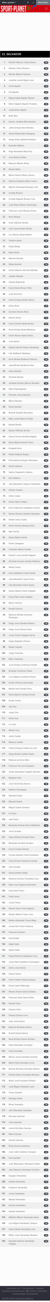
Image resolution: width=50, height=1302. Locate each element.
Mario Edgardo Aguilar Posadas (23, 104)
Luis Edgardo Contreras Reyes (22, 677)
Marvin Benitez (15, 401)
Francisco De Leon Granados (21, 766)
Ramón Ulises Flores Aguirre (21, 908)
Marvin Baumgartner (17, 389)
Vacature (40, 1288)
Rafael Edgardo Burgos (19, 454)
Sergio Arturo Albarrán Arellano (22, 139)
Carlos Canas (14, 496)
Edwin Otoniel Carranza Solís (21, 525)
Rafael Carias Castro (18, 519)
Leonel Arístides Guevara (20, 1128)
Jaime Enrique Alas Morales (21, 128)
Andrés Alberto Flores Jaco (21, 914)
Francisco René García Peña (21, 997)
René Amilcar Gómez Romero (22, 1039)
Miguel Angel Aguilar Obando (21, 98)
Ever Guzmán (14, 1158)
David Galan (14, 938)
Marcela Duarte (15, 801)
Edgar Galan (14, 944)
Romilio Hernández (17, 1205)
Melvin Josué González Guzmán (23, 1057)
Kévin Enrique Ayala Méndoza (22, 329)
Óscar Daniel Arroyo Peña (20, 288)
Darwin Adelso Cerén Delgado (22, 591)
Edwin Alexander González (20, 1045)
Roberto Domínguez (18, 789)
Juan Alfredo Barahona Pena (21, 365)
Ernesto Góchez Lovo (18, 1015)
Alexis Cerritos (15, 603)
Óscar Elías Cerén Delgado (21, 597)
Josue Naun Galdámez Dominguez (24, 962)
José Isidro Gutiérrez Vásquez (22, 1152)
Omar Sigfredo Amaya (18, 223)
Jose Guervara (15, 1122)
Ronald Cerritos (15, 609)
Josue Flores (15, 902)
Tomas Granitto (15, 1092)
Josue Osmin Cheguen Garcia (22, 635)
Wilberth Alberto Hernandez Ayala (24, 1217)
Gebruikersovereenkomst (13, 1291)
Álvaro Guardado (16, 1104)
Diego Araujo (14, 246)
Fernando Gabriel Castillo (20, 549)
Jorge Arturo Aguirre (18, 110)
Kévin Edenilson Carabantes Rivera (24, 508)
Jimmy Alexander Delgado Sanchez (24, 772)
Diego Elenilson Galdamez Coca (23, 956)
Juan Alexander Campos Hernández (25, 484)
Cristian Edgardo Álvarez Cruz (22, 199)
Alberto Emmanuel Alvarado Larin (23, 187)
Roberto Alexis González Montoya (24, 1075)
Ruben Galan (14, 950)
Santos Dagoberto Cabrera (20, 472)
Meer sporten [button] (8, 2)
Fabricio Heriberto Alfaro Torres (23, 181)
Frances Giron (15, 1009)
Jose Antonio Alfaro (17, 157)
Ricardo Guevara (16, 1140)
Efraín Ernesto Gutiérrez (19, 1146)
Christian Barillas (16, 377)
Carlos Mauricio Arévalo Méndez (23, 270)
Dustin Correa (15, 700)
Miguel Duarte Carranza (19, 807)
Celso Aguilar (15, 86)
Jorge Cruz (13, 712)
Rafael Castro (15, 567)
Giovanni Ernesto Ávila (18, 312)
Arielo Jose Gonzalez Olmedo (22, 1080)
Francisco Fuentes (17, 932)
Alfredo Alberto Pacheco (20, 74)
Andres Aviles (15, 318)
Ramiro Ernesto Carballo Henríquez (24, 514)
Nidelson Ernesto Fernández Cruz (24, 879)
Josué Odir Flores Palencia (21, 926)
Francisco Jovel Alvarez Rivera (22, 211)
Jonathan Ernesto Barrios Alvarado (24, 383)
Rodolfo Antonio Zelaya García (22, 62)
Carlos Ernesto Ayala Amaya (21, 323)
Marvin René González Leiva (21, 1063)
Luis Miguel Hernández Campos (23, 1223)
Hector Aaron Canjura (18, 502)
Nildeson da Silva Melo (19, 760)
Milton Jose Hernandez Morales (23, 1235)
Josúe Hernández (16, 1193)
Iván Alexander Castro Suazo (21, 585)
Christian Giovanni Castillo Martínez (24, 561)
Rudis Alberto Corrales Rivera (22, 694)
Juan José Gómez (17, 1021)
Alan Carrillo (14, 531)
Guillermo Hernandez (18, 1187)
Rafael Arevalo (15, 264)
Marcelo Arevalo (16, 258)
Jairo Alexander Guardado (20, 1110)
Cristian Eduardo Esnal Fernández (24, 855)
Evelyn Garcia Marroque (19, 985)
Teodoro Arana (15, 240)
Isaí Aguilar (14, 92)
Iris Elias (12, 813)
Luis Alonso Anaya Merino (20, 234)
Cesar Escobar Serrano (19, 849)
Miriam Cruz (14, 730)
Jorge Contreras (16, 653)
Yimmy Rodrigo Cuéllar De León (23, 748)
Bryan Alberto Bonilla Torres (21, 442)
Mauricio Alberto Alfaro (19, 163)
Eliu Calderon (14, 478)
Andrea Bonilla (15, 424)
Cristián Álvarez (16, 193)
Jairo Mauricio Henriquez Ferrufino (24, 1170)
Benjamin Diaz (15, 778)
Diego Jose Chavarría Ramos (22, 623)
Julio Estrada (14, 867)
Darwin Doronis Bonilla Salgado (23, 436)
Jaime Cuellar (15, 736)
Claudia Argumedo (17, 282)
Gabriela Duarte (15, 795)
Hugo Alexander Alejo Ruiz (20, 151)
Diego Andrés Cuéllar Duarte (21, 754)
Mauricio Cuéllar (16, 742)
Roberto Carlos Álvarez (19, 68)
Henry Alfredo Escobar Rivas (21, 837)
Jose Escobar (15, 831)
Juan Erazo (13, 819)
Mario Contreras (16, 659)
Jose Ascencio (15, 294)
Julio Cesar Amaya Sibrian (20, 228)
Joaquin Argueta (16, 276)
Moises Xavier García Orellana (22, 991)
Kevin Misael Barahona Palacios (23, 359)
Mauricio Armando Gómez (20, 1027)
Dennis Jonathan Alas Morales (22, 122)
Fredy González (16, 1051)
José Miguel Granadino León (21, 1086)
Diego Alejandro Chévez (19, 641)
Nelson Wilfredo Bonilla (19, 430)
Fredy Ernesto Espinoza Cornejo (23, 861)
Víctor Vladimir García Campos (22, 980)
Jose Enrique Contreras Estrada (23, 665)
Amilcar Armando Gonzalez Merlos (24, 1069)
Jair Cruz (13, 706)
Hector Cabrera (15, 466)
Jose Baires (14, 341)
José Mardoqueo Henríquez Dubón (24, 1164)
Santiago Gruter (15, 1098)
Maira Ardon (14, 252)
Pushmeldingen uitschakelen (25, 1294)
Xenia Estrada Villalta (18, 873)
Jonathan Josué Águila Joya (21, 80)
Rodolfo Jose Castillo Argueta (22, 555)
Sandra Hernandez (17, 1211)
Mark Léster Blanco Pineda (21, 419)
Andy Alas (13, 116)
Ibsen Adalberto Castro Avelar (22, 573)
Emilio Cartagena (16, 543)
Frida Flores (14, 896)
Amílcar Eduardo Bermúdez (21, 413)
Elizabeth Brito (15, 448)
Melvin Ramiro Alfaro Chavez (21, 175)
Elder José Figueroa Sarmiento (22, 885)
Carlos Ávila (14, 306)
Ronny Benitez (15, 407)
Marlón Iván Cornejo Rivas (20, 689)
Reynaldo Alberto (16, 145)
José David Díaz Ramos (19, 784)
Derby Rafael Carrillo (18, 537)
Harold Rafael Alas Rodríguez (22, 133)
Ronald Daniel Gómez (18, 1033)
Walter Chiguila (15, 647)
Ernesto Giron (15, 1003)
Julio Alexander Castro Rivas (21, 579)
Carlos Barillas (15, 371)
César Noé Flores (16, 890)
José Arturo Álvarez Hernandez (23, 205)
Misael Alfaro (15, 169)
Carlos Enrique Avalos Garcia (21, 300)
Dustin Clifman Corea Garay (21, 683)
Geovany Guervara (17, 1116)
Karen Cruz (13, 718)
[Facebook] (27, 2)
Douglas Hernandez (17, 1176)
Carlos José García (17, 968)
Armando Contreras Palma (20, 671)
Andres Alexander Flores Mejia (22, 920)
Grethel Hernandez (17, 1181)
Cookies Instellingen (37, 1291)
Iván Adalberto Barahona (19, 353)
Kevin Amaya (14, 217)
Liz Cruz (12, 724)
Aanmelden (43, 2)
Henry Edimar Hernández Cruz (22, 1229)
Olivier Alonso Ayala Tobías (21, 335)
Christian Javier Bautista (19, 395)
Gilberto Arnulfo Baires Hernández (24, 347)
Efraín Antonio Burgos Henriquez (23, 460)
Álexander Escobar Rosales (21, 843)
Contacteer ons (13, 1288)
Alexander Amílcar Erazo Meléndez (24, 825)
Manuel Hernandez (17, 1199)
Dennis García (15, 974)
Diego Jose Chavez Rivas (20, 629)
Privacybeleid (28, 1288)
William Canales (16, 490)
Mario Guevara (15, 1134)
